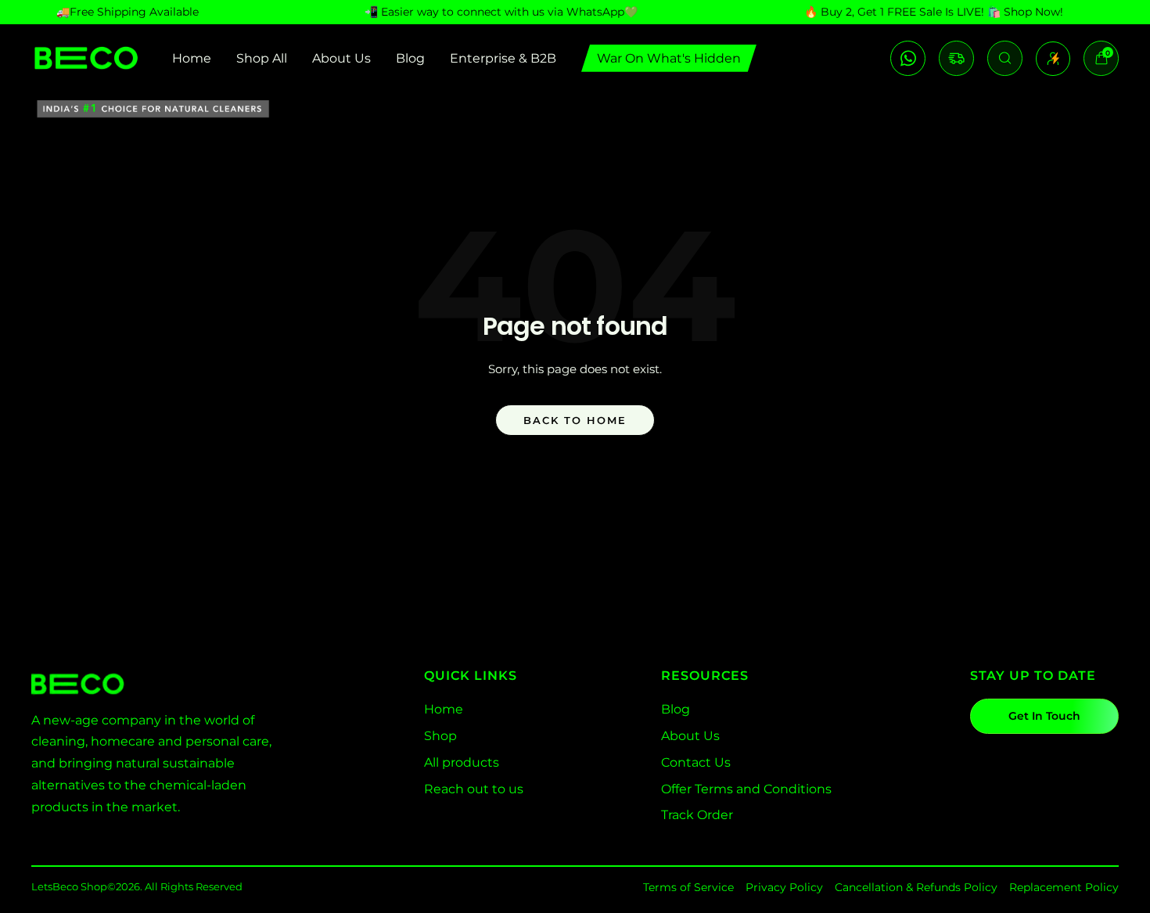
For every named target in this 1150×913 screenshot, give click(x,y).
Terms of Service (688, 887)
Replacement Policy (1064, 887)
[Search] (1004, 58)
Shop (440, 735)
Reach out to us (473, 789)
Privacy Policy (784, 887)
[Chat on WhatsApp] (907, 58)
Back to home (575, 420)
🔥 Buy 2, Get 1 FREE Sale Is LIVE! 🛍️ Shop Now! (933, 12)
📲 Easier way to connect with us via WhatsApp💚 (501, 12)
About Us (341, 58)
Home (191, 58)
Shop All (261, 58)
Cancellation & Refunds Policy (916, 887)
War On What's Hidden (669, 58)
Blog (410, 58)
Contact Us (696, 762)
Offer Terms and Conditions (746, 789)
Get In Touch (1044, 716)
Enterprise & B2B (503, 58)
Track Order (697, 814)
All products (461, 762)
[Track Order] (956, 58)
